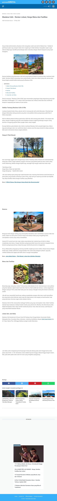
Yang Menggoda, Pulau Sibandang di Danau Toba (48, 399)
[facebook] (42, 2)
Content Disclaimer (38, 496)
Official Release (28, 496)
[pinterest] (35, 383)
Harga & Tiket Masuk (11, 88)
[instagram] (53, 2)
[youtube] (49, 2)
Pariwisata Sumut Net (31, 498)
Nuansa (8, 90)
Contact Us (21, 496)
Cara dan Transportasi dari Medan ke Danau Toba (34, 400)
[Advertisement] (28, 33)
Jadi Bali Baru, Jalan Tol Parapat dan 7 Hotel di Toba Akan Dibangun (8, 400)
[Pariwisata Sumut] (9, 2)
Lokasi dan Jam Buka (11, 95)
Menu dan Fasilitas (10, 92)
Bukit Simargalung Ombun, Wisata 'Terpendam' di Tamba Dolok (21, 401)
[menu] (3, 6)
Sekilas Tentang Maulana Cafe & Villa (14, 86)
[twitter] (46, 2)
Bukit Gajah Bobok (47, 319)
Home (16, 496)
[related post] (8, 393)
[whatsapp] (48, 383)
